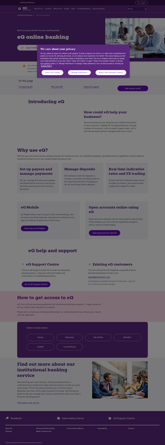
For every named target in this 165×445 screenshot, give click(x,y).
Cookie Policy (46, 66)
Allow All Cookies (52, 72)
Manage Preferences (79, 72)
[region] (83, 61)
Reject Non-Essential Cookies (111, 72)
